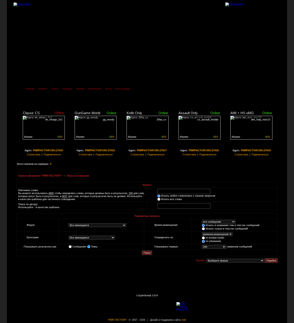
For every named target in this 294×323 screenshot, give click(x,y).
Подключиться (52, 154)
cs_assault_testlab (207, 119)
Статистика (33, 154)
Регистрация (122, 88)
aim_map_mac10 (260, 119)
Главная (29, 88)
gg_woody (108, 119)
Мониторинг (95, 88)
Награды (67, 88)
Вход (108, 88)
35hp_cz (161, 119)
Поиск (55, 88)
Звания (80, 88)
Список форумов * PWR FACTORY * (40, 175)
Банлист (43, 88)
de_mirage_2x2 (53, 119)
